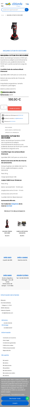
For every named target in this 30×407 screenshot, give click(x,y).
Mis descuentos (7, 370)
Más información (6, 394)
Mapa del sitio (7, 350)
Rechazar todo (15, 398)
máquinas (14, 204)
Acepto (15, 403)
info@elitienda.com (19, 118)
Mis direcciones (7, 365)
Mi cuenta (5, 360)
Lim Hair (9, 206)
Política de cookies (8, 345)
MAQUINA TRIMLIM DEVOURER (7, 232)
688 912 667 (20, 115)
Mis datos (5, 363)
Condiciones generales (9, 343)
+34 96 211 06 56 (24, 278)
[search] (26, 9)
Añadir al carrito (15, 108)
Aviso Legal (6, 340)
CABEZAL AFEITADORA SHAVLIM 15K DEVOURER (22, 232)
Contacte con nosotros (9, 338)
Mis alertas (6, 375)
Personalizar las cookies (17, 394)
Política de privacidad (9, 348)
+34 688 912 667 (7, 328)
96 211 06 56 (12, 121)
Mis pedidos (6, 368)
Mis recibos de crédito (9, 373)
